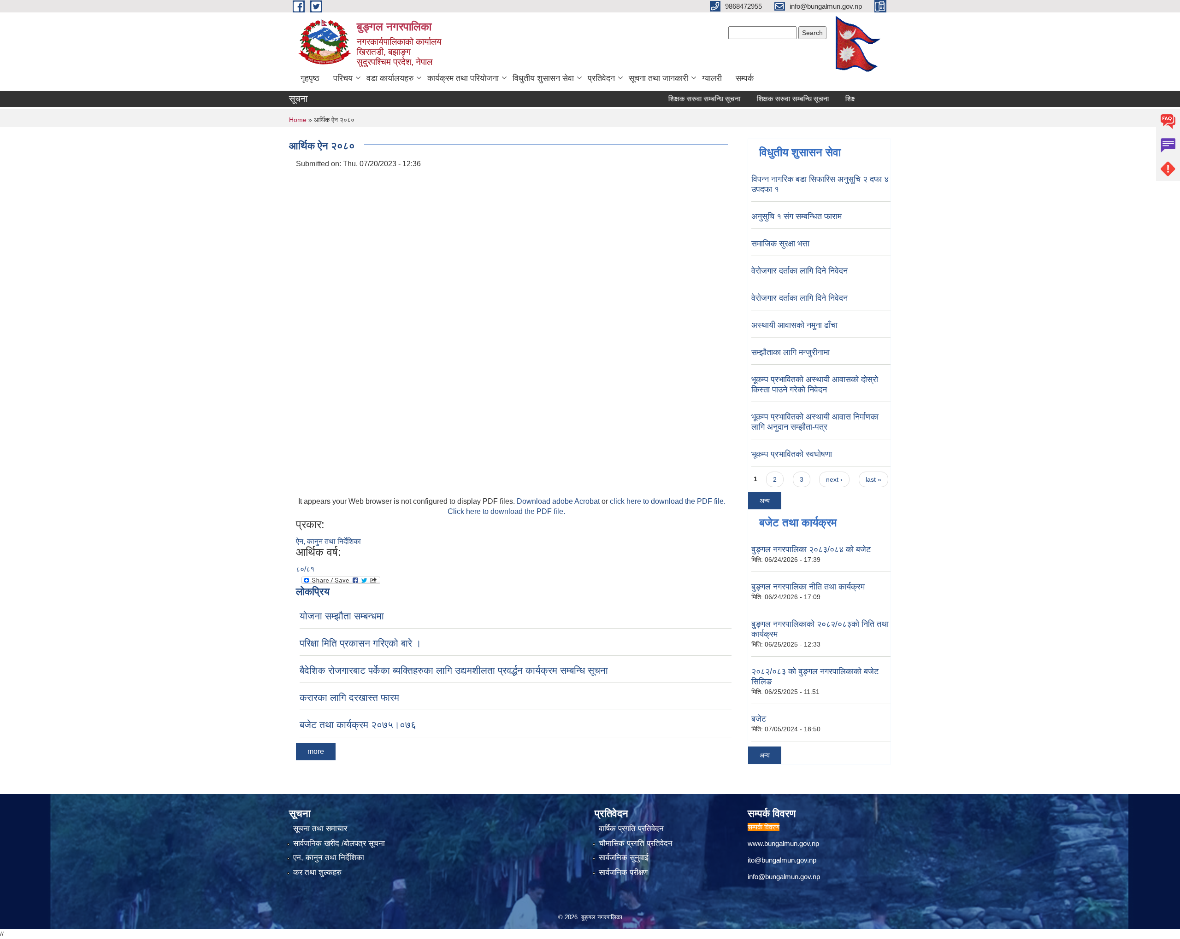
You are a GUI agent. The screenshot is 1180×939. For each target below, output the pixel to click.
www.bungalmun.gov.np (783, 843)
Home (298, 119)
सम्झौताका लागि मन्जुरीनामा (790, 352)
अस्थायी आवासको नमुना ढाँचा (794, 325)
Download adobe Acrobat (559, 501)
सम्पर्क (745, 78)
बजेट (758, 718)
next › (834, 479)
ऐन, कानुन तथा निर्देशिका (328, 541)
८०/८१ (305, 569)
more (315, 751)
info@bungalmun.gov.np (784, 877)
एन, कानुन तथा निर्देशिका (328, 857)
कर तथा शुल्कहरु (317, 872)
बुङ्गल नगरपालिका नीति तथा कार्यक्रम (808, 586)
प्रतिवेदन (601, 78)
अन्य (765, 500)
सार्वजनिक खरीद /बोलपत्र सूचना (339, 843)
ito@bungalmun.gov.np (782, 860)
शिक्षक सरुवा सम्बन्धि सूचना (683, 99)
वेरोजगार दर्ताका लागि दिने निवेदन (799, 270)
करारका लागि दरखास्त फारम (349, 697)
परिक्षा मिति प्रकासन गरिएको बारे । (360, 643)
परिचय (343, 78)
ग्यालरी (712, 78)
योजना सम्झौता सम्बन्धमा (342, 616)
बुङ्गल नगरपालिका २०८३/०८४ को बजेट (811, 549)
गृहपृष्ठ (310, 78)
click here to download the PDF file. (668, 501)
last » (873, 479)
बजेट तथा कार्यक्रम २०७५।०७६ (358, 724)
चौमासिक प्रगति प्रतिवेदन (636, 843)
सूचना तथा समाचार (320, 828)
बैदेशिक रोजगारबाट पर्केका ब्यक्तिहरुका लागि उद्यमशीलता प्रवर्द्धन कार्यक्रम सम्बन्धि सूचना (454, 670)
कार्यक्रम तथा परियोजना (463, 78)
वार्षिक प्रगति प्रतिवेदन (631, 828)
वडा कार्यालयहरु (389, 78)
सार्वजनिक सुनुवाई (624, 857)
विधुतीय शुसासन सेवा (543, 78)
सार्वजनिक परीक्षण (623, 872)
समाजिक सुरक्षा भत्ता (780, 243)
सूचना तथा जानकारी (658, 78)
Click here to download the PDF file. (506, 511)
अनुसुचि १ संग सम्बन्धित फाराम (796, 216)
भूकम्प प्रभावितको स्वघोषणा (791, 454)
